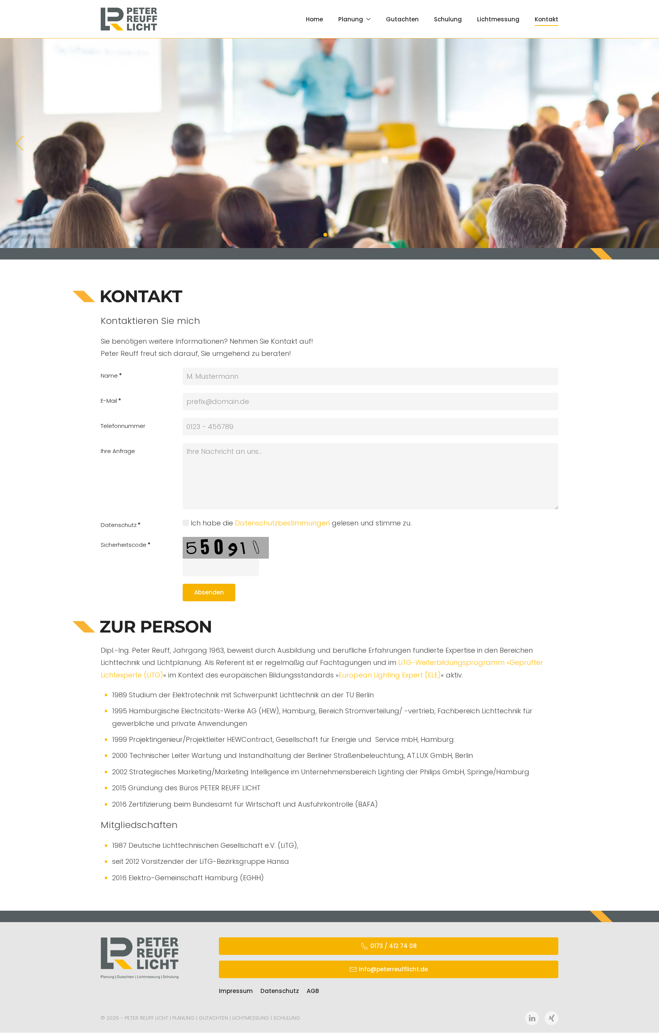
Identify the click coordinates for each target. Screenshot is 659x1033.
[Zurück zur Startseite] (129, 19)
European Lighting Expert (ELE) (390, 675)
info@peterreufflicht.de (393, 969)
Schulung (448, 19)
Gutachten (402, 19)
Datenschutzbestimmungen (282, 523)
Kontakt (546, 19)
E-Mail (111, 401)
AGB (313, 991)
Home (314, 19)
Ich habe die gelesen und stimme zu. (300, 523)
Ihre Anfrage (118, 451)
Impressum (236, 991)
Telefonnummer (123, 426)
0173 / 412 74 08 (393, 946)
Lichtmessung (498, 19)
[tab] (308, 235)
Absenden (209, 592)
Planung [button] (350, 19)
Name (111, 376)
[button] (20, 143)
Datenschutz (121, 525)
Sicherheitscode (126, 545)
